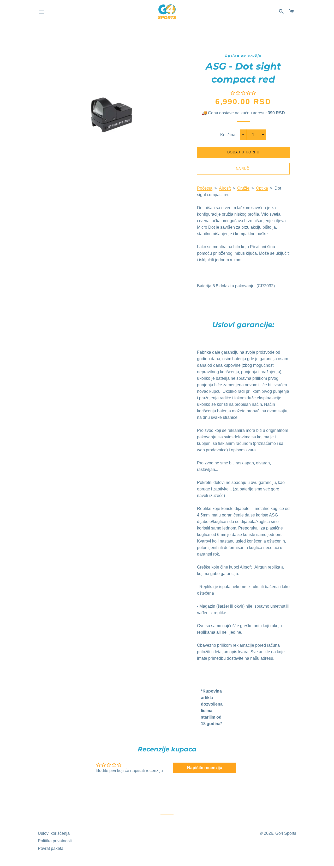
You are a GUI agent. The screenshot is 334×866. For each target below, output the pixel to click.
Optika (262, 188)
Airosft (225, 188)
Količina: (228, 135)
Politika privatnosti (55, 841)
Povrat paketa (50, 848)
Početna (204, 188)
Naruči (243, 169)
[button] (243, 93)
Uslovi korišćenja (54, 833)
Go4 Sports (285, 833)
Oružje (243, 188)
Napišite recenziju (204, 767)
